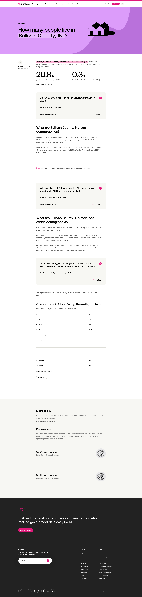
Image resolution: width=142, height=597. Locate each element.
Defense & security (86, 557)
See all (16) (41, 377)
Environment (84, 566)
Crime (41, 4)
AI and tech (102, 578)
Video (100, 554)
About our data (103, 569)
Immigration (63, 4)
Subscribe (115, 4)
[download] (100, 98)
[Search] (122, 4)
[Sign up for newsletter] (48, 560)
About (107, 4)
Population (22, 24)
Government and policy (105, 572)
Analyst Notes (102, 563)
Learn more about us (25, 530)
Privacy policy (100, 591)
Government (48, 4)
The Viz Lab (102, 560)
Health (56, 4)
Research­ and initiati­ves (105, 566)
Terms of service (89, 591)
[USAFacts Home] (24, 4)
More (78, 4)
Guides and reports (104, 557)
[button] (41, 35)
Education (71, 4)
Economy (35, 4)
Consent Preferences (111, 591)
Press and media (103, 575)
